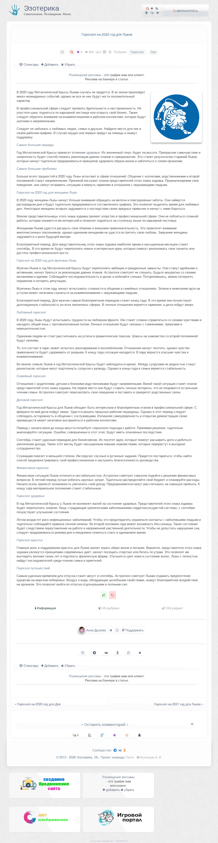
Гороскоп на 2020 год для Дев (36, 704)
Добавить (51, 64)
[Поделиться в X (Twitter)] (140, 652)
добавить (112, 789)
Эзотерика (41, 7)
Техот (130, 757)
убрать (128, 789)
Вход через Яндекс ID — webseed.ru (109, 840)
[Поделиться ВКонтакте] (106, 652)
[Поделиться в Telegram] (94, 652)
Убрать (69, 64)
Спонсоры (31, 64)
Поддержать (134, 630)
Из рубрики (110, 608)
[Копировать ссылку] (82, 652)
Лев (153, 52)
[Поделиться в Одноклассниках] (117, 652)
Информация (46, 608)
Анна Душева (95, 630)
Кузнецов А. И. (151, 757)
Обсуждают (174, 608)
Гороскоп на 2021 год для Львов (180, 704)
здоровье (93, 152)
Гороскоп (137, 52)
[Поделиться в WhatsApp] (128, 652)
